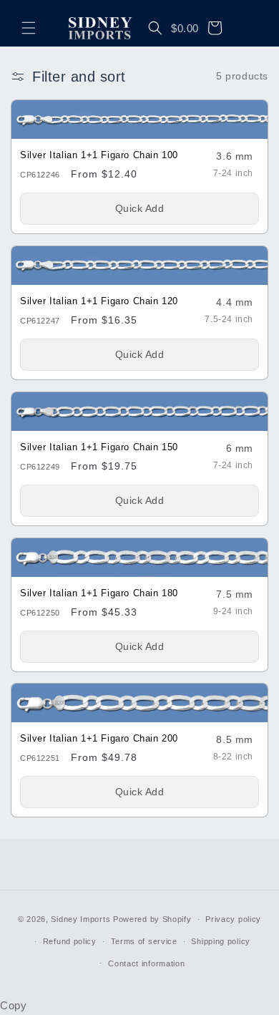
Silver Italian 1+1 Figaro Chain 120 (99, 301)
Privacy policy (233, 919)
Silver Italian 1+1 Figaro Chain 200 (99, 739)
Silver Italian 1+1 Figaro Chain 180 (99, 593)
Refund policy (70, 941)
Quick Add (140, 208)
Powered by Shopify (152, 919)
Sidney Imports (80, 919)
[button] (28, 28)
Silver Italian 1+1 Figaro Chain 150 (99, 447)
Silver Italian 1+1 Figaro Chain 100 (99, 155)
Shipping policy (220, 941)
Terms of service (144, 941)
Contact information (146, 963)
